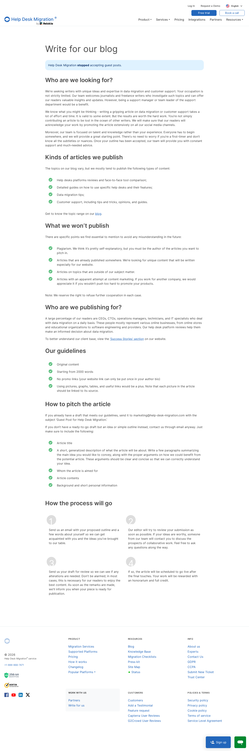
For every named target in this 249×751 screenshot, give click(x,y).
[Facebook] (7, 694)
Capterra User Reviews (144, 715)
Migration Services (81, 646)
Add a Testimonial (140, 705)
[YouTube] (13, 694)
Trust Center (196, 677)
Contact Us (195, 656)
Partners (74, 700)
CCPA (192, 667)
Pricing (73, 656)
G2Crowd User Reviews (144, 721)
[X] (27, 694)
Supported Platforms (82, 651)
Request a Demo (210, 5)
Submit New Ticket (201, 672)
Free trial (204, 13)
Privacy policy (197, 705)
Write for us (76, 705)
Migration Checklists (142, 656)
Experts (193, 651)
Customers (135, 700)
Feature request (138, 710)
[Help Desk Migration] (7, 641)
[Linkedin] (20, 694)
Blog (131, 646)
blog (98, 213)
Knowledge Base (139, 651)
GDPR (192, 662)
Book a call (232, 13)
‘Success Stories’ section (127, 339)
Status (134, 672)
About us (194, 646)
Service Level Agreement (205, 721)
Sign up (221, 742)
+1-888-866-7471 (14, 665)
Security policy (198, 700)
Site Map (134, 667)
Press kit (134, 662)
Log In (191, 5)
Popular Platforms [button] (80, 672)
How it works (77, 662)
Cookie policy (197, 710)
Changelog (75, 667)
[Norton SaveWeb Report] (11, 685)
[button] (145, 19)
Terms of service (199, 715)
